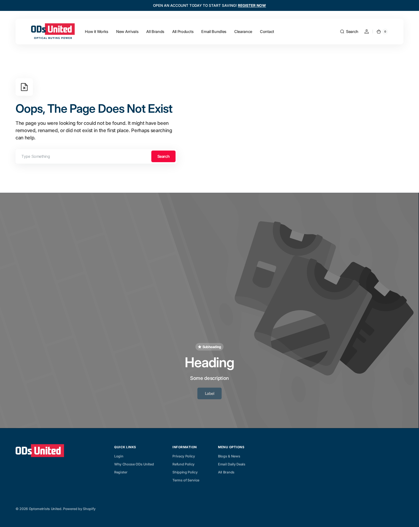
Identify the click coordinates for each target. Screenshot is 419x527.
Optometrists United (45, 509)
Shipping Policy (184, 472)
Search (163, 156)
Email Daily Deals (231, 464)
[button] (349, 31)
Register (120, 472)
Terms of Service (185, 480)
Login (118, 456)
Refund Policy (183, 464)
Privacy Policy (183, 456)
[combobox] (96, 156)
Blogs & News (229, 456)
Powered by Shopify (79, 509)
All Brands (226, 472)
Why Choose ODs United (134, 464)
